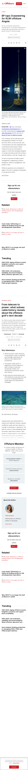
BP (10, 127)
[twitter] (14, 43)
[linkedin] (11, 43)
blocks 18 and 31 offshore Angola (12, 135)
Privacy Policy (16, 763)
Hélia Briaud (7, 334)
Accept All (14, 767)
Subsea (4, 11)
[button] (3, 4)
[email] (19, 43)
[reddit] (16, 43)
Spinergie (21, 334)
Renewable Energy (6, 300)
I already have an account (14, 493)
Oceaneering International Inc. (11, 129)
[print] (25, 43)
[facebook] (9, 43)
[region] (14, 764)
